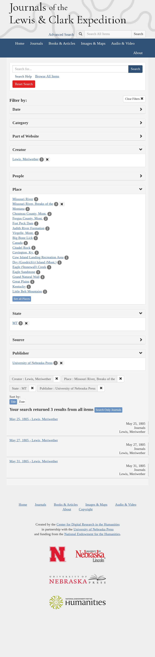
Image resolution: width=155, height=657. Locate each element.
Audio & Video (123, 43)
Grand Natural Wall (26, 277)
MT (15, 323)
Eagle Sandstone (23, 272)
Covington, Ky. (23, 252)
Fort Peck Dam (22, 223)
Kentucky (19, 286)
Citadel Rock (21, 248)
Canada (17, 243)
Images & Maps (93, 43)
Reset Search (24, 84)
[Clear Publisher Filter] (61, 363)
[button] (56, 379)
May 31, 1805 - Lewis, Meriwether (33, 461)
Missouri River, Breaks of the (32, 204)
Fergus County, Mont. (27, 218)
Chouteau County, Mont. (29, 213)
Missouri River (22, 199)
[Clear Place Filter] (61, 204)
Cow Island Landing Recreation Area (38, 257)
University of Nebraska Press (32, 363)
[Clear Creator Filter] (47, 159)
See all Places (22, 298)
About (138, 53)
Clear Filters (132, 98)
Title (13, 401)
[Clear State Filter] (26, 323)
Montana (18, 209)
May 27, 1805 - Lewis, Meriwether (33, 440)
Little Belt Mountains (27, 291)
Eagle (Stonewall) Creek (29, 267)
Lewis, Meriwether (25, 159)
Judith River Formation (28, 228)
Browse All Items (47, 76)
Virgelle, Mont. (23, 233)
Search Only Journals (108, 409)
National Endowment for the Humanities (92, 534)
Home (19, 43)
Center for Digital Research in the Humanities (88, 524)
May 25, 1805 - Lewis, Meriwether (33, 419)
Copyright (86, 509)
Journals (36, 43)
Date (22, 401)
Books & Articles (62, 43)
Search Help (23, 76)
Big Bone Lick (22, 238)
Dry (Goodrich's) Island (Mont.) (34, 262)
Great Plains (20, 281)
